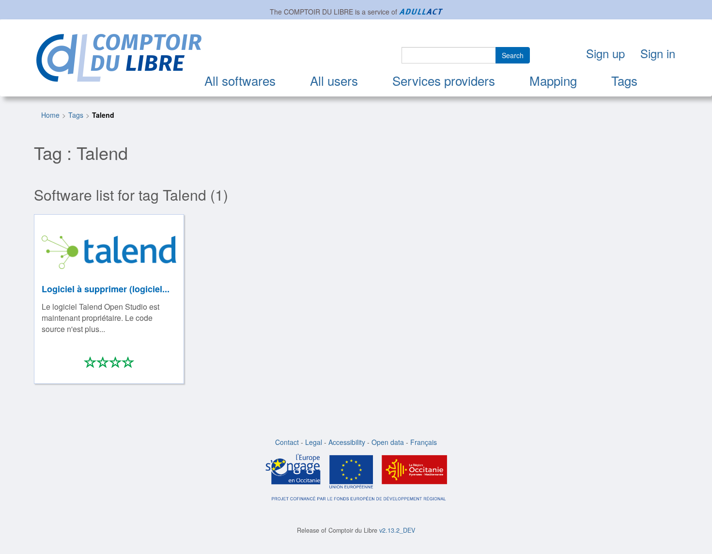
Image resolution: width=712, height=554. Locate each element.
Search (513, 55)
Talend (103, 115)
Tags (624, 80)
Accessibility (346, 442)
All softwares (240, 80)
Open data (387, 442)
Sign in (657, 53)
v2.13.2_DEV (397, 530)
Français (423, 442)
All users (334, 80)
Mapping (553, 80)
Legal (313, 442)
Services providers (443, 80)
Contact (287, 442)
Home (50, 115)
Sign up (605, 53)
